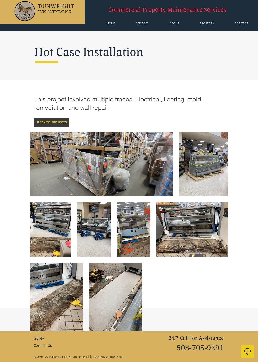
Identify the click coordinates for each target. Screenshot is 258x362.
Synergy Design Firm (108, 356)
